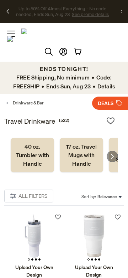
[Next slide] (112, 156)
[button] (63, 52)
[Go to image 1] (29, 259)
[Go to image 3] (36, 259)
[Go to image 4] (39, 259)
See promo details (62, 17)
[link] (32, 155)
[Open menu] (11, 34)
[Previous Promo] (8, 11)
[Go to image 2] (32, 259)
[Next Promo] (121, 11)
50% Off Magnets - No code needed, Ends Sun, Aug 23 (62, 8)
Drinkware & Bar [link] (28, 102)
